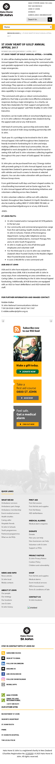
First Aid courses (35, 503)
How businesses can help (39, 541)
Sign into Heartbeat (10, 719)
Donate (31, 12)
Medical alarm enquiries (38, 523)
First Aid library (35, 510)
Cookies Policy (34, 562)
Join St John (34, 9)
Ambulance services (9, 503)
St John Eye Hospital (10, 735)
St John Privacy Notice (37, 558)
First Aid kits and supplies (39, 506)
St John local (6, 579)
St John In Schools (8, 527)
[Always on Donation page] (27, 356)
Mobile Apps (11, 684)
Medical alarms (35, 579)
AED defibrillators (36, 513)
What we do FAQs (8, 537)
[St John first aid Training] (27, 391)
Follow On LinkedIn (15, 663)
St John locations (35, 600)
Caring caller (6, 520)
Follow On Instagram (16, 679)
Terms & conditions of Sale (39, 589)
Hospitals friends (7, 523)
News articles (6, 576)
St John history (7, 607)
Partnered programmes (10, 534)
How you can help (36, 537)
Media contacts (7, 582)
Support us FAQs (35, 548)
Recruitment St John (10, 714)
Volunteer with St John (38, 544)
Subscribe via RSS (13, 653)
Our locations (6, 600)
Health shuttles (7, 516)
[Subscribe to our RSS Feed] (27, 329)
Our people (5, 593)
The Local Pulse (8, 740)
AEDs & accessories (36, 586)
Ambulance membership (11, 510)
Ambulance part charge (10, 506)
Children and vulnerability (39, 565)
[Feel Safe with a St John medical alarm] (27, 417)
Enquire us (11, 669)
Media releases (13, 33)
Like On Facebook (13, 674)
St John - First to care (26, 633)
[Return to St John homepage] (27, 9)
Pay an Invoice (35, 6)
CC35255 (29, 753)
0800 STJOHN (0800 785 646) (40, 3)
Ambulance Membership (40, 15)
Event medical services (10, 513)
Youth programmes (9, 530)
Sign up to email (13, 658)
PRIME (3, 730)
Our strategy (6, 596)
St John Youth (7, 724)
